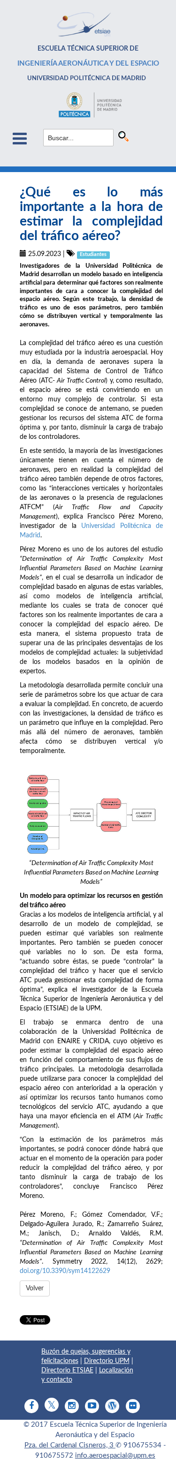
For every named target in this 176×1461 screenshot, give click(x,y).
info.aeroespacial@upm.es (115, 1455)
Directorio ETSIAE (67, 1370)
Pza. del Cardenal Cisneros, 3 (69, 1445)
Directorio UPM (107, 1361)
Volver (35, 1288)
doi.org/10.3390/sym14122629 (65, 1271)
